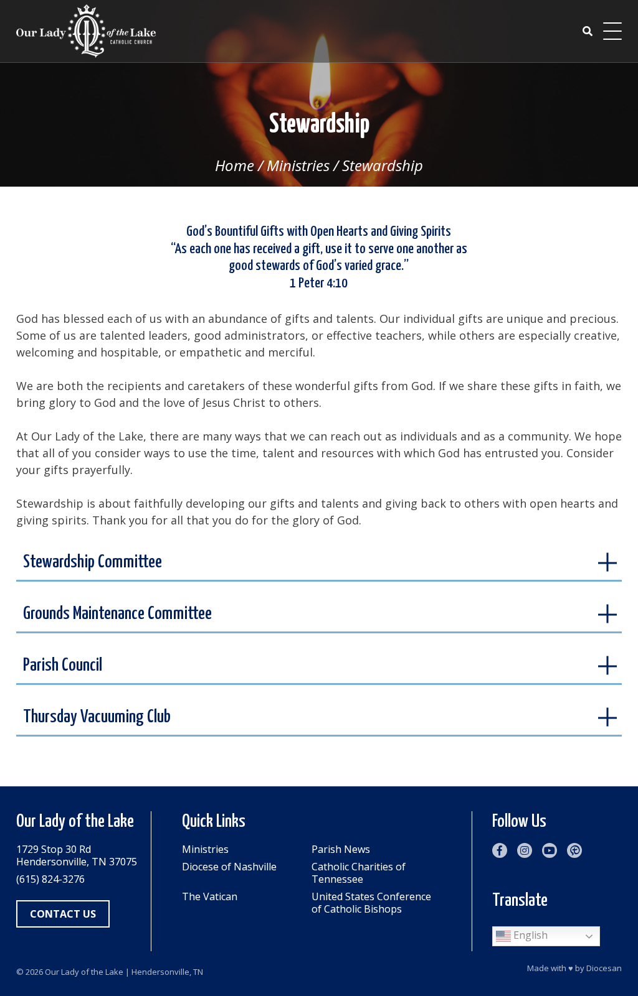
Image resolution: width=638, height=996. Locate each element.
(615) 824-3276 (50, 879)
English (529, 935)
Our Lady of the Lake (84, 971)
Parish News (341, 849)
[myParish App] (574, 850)
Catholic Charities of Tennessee (359, 872)
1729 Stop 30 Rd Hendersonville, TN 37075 (76, 855)
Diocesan (604, 968)
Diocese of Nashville (229, 866)
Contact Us (63, 914)
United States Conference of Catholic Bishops (371, 902)
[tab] (319, 564)
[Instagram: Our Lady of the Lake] (524, 850)
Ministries (298, 165)
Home (234, 165)
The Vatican (209, 896)
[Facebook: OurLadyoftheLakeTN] (499, 850)
